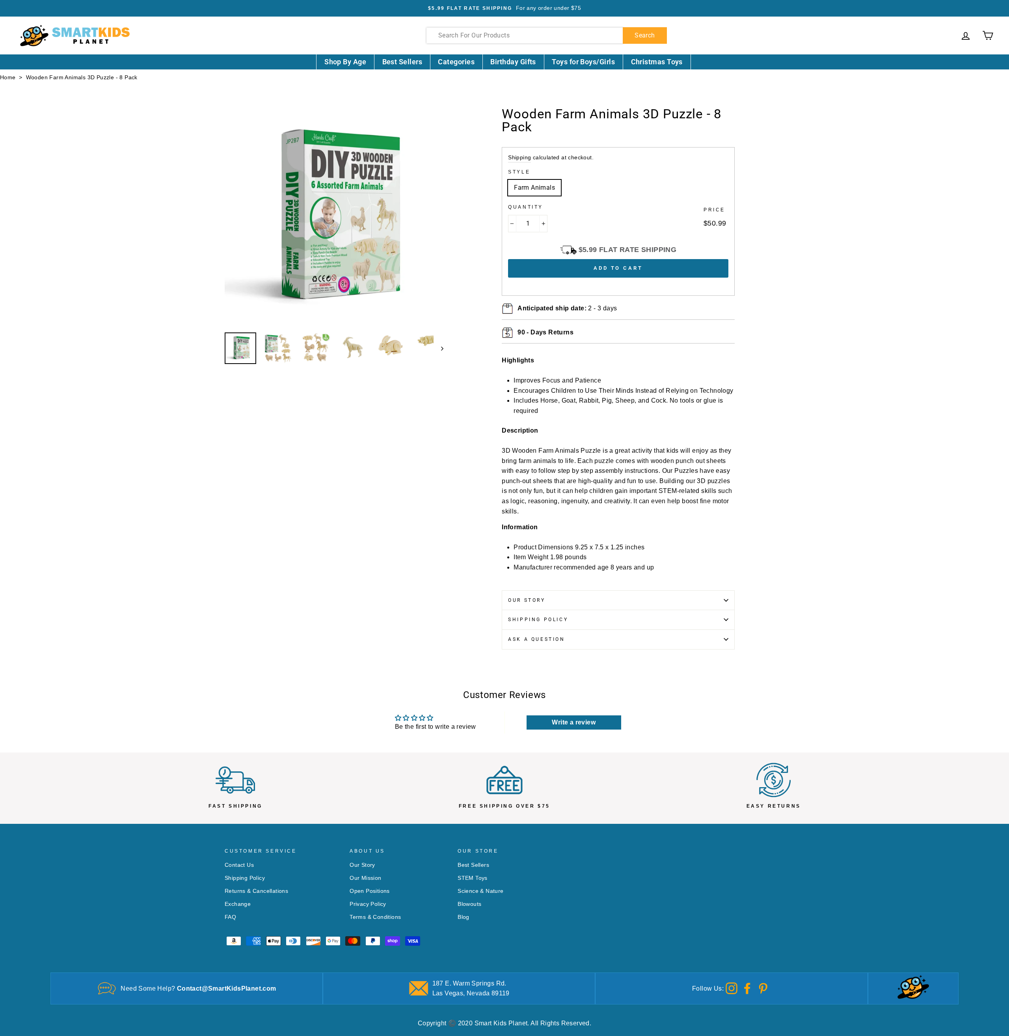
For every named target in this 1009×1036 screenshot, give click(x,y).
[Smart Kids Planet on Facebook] (747, 988)
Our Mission (365, 878)
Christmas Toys (657, 62)
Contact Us (239, 865)
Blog (463, 917)
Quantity (525, 207)
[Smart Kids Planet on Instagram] (731, 988)
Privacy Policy (368, 904)
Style (519, 172)
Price (714, 210)
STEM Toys (473, 878)
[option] (504, 8)
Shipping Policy (538, 619)
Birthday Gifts (513, 62)
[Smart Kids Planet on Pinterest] (763, 988)
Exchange (238, 904)
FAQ (230, 917)
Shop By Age (345, 62)
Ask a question (536, 639)
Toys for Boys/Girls (583, 62)
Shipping (519, 158)
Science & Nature (480, 891)
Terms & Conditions (375, 917)
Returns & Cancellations (256, 891)
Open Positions (370, 891)
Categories (456, 62)
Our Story (526, 600)
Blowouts (469, 904)
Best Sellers (402, 62)
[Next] (438, 348)
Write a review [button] (574, 722)
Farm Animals (534, 187)
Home (8, 77)
